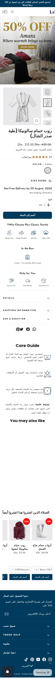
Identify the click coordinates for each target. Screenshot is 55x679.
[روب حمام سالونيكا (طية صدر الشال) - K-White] (53, 491)
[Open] (7, 671)
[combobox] (42, 569)
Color (42, 164)
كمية (50, 199)
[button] (43, 466)
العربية (25, 666)
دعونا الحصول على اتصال (15, 595)
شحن (35, 149)
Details (8, 298)
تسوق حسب (9, 625)
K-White (48, 170)
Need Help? (12, 634)
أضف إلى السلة (42, 577)
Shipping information (19, 310)
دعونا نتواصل (9, 652)
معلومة (6, 643)
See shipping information (41, 192)
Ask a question (14, 318)
